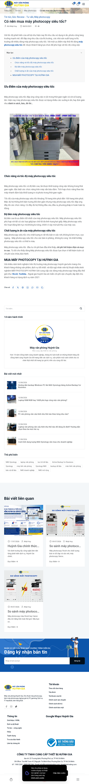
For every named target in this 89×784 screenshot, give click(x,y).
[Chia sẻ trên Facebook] (13, 287)
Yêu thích (52, 692)
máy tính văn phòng (24, 466)
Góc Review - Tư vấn (22, 17)
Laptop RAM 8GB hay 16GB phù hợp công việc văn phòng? (42, 400)
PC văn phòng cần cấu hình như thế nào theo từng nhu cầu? (43, 414)
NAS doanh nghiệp (27, 470)
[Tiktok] (16, 706)
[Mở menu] (83, 3)
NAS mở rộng (43, 470)
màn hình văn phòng (73, 466)
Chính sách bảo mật (56, 707)
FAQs (9, 732)
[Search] (81, 308)
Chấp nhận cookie (59, 773)
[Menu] (78, 779)
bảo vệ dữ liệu (11, 470)
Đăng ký (77, 661)
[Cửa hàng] (11, 779)
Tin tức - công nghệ (14, 728)
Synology (9, 466)
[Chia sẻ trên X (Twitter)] (18, 287)
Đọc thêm (12, 561)
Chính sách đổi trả (55, 704)
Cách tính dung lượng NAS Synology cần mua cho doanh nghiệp (45, 442)
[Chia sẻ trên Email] (37, 287)
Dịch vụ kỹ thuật (13, 724)
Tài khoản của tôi (55, 696)
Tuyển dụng (11, 736)
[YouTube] (11, 706)
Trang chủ (8, 11)
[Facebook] (6, 706)
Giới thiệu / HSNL (13, 720)
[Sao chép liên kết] (42, 287)
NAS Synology (11, 462)
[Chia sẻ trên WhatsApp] (32, 287)
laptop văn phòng (27, 462)
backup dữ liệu (56, 466)
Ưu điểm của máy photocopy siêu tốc (30, 58)
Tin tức (18, 11)
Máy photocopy (30, 11)
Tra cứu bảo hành (13, 739)
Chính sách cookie (37, 778)
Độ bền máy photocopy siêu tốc (28, 67)
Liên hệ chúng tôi (13, 743)
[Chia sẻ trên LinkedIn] (27, 287)
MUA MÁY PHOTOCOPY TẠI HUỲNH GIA (31, 75)
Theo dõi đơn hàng (56, 688)
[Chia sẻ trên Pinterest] (23, 287)
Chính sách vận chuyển (57, 700)
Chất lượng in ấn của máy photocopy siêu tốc (34, 71)
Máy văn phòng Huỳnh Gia (44, 347)
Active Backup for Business (62, 462)
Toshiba (22, 274)
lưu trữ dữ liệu (43, 462)
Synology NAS (41, 466)
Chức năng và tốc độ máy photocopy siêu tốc (34, 62)
